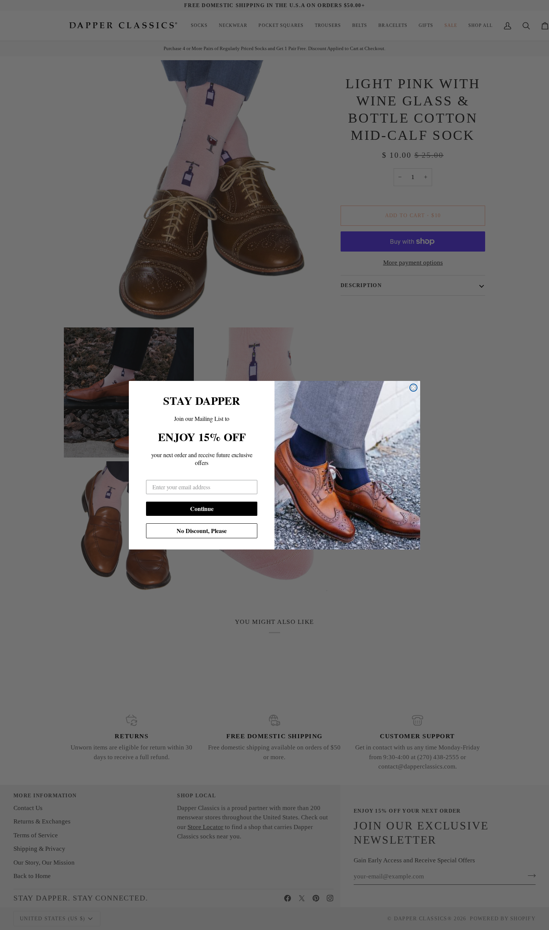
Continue (202, 508)
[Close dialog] (413, 387)
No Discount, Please (202, 530)
